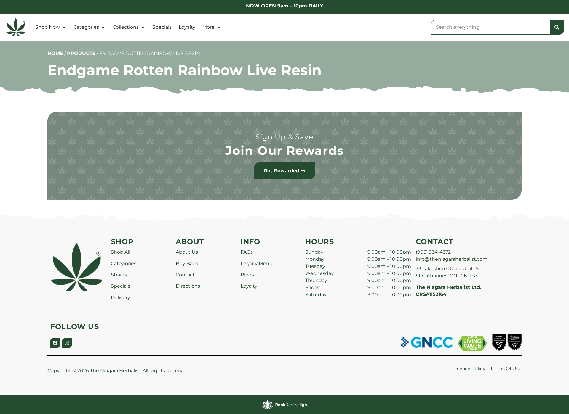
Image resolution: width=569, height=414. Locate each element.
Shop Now (47, 27)
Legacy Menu (257, 263)
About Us (187, 252)
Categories (86, 27)
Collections (126, 27)
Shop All (120, 252)
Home (55, 53)
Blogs (247, 275)
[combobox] (490, 27)
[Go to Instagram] (67, 343)
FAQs (247, 252)
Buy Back (187, 263)
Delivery (120, 297)
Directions (188, 286)
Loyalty (187, 27)
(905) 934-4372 (433, 252)
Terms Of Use (506, 368)
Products (81, 53)
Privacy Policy (469, 368)
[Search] (557, 27)
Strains (119, 275)
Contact (185, 275)
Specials (162, 27)
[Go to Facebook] (55, 343)
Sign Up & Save (284, 137)
